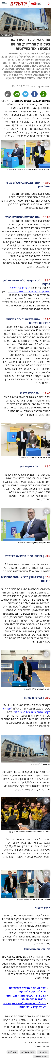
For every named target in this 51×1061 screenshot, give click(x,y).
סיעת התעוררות (27, 1052)
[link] (34, 94)
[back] (48, 3)
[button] (25, 154)
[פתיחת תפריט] (4, 3)
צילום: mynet (6, 35)
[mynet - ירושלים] (25, 6)
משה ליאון (12, 1052)
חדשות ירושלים (41, 1057)
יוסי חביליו (43, 1052)
